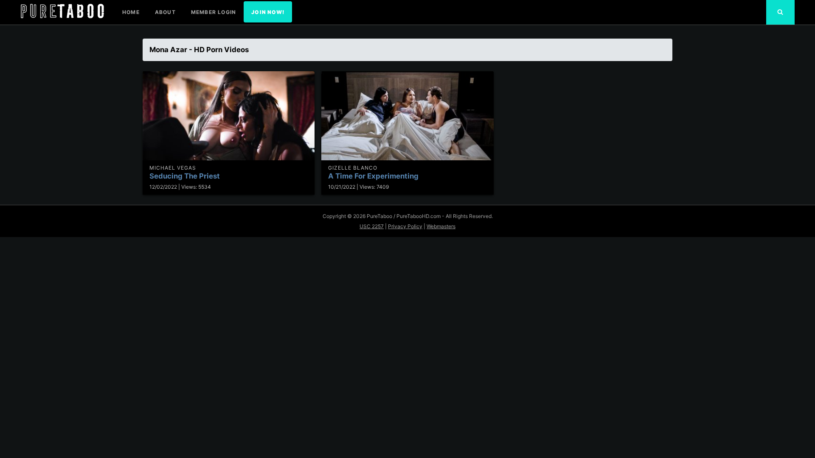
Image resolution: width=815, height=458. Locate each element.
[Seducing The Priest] (229, 115)
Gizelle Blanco (352, 168)
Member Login (213, 12)
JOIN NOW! (267, 12)
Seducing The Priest (184, 176)
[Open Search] (780, 12)
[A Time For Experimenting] (407, 115)
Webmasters (441, 226)
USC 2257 (372, 226)
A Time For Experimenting (373, 176)
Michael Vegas (172, 168)
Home (131, 12)
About (165, 12)
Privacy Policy (405, 226)
